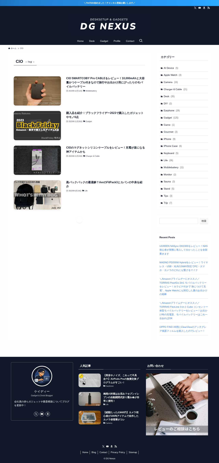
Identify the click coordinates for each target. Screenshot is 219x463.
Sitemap (133, 452)
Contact (103, 452)
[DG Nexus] (109, 24)
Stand (169, 188)
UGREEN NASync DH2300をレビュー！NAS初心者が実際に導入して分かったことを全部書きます (183, 250)
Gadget (171, 117)
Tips (168, 195)
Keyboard (171, 153)
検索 (204, 221)
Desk (169, 96)
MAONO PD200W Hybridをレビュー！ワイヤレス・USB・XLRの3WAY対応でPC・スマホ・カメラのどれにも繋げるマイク (183, 266)
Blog (94, 452)
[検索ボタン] (141, 41)
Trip (168, 202)
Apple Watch (172, 75)
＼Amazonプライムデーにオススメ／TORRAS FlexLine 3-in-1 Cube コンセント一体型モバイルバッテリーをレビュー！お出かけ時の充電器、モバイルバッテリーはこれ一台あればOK (183, 310)
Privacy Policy (118, 452)
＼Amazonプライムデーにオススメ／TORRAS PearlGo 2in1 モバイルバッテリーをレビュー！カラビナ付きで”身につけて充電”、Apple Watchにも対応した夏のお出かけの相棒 (183, 286)
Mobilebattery (174, 167)
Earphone (172, 110)
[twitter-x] (195, 8)
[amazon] (204, 8)
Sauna (169, 181)
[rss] (208, 8)
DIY (168, 103)
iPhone (169, 139)
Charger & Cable (175, 89)
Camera (171, 82)
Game (169, 124)
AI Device (171, 68)
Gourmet (170, 131)
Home (85, 452)
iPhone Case (173, 146)
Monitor (170, 174)
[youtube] (199, 8)
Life (168, 160)
